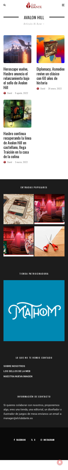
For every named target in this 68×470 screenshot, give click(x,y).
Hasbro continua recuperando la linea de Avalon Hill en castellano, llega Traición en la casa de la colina (17, 145)
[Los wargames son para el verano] (18, 210)
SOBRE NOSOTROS (14, 366)
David (9, 93)
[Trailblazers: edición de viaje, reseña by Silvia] (18, 242)
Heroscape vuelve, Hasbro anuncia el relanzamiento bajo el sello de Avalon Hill (16, 78)
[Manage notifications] (60, 462)
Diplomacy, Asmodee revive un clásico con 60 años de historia (51, 76)
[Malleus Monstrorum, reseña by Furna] (49, 210)
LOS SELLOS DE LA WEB (16, 371)
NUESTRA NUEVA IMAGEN (17, 376)
